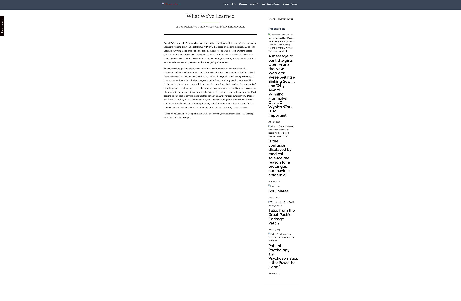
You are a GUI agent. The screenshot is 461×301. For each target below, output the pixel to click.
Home (225, 4)
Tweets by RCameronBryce (280, 19)
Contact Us (254, 4)
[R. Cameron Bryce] (171, 4)
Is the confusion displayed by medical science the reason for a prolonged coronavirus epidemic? (279, 158)
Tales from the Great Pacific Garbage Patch (281, 216)
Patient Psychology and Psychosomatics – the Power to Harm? (283, 256)
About (233, 4)
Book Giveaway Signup (271, 4)
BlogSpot (243, 4)
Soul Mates (278, 191)
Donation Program (290, 4)
